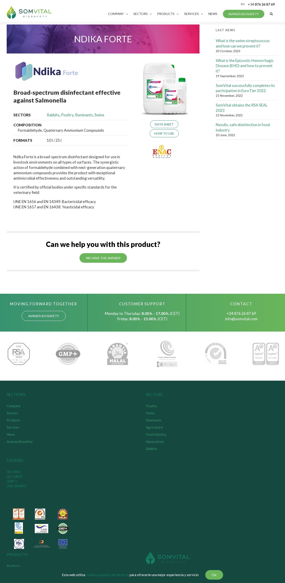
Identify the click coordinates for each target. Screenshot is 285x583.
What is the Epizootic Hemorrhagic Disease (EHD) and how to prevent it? (245, 66)
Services (13, 427)
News (11, 434)
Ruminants (84, 115)
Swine (99, 115)
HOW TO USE (164, 133)
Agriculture (154, 427)
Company (13, 406)
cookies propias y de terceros (107, 575)
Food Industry (156, 434)
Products (13, 420)
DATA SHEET (164, 124)
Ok (214, 575)
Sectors (12, 413)
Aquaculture (155, 441)
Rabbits (53, 115)
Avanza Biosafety (20, 441)
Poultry (67, 115)
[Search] (271, 14)
